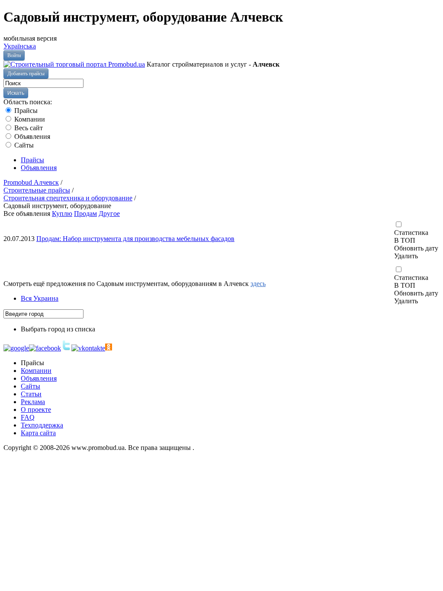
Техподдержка (42, 425)
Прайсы (25, 110)
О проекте (36, 409)
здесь (258, 283)
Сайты (23, 145)
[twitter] (66, 348)
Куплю (62, 213)
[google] (16, 348)
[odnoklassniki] (108, 348)
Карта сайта (38, 433)
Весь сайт (28, 128)
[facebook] (45, 348)
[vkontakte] (88, 348)
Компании (29, 119)
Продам (85, 213)
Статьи (31, 394)
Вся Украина (39, 298)
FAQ (28, 417)
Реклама (33, 401)
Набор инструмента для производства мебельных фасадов (135, 238)
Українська (19, 46)
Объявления (31, 136)
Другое (109, 213)
